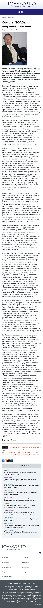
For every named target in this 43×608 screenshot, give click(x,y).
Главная (4, 17)
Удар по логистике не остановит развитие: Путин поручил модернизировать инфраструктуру (19, 513)
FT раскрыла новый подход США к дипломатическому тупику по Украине (21, 533)
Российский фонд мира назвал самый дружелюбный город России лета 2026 (20, 473)
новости (4, 452)
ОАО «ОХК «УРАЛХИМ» (17, 452)
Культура (9, 477)
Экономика (22, 30)
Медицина (25, 567)
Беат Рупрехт (17, 450)
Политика (10, 484)
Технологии (25, 562)
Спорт (4, 572)
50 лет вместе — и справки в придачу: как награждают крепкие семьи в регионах (21, 493)
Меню (20, 12)
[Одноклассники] (5, 460)
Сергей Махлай (15, 455)
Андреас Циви (7, 450)
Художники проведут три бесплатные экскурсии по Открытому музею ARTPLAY (20, 480)
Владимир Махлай (30, 450)
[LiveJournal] (11, 460)
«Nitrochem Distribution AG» (30, 447)
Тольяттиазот (34, 455)
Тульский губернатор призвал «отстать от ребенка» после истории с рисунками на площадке (20, 506)
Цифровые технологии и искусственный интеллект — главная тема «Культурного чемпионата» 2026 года (21, 500)
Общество (10, 471)
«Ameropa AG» (15, 447)
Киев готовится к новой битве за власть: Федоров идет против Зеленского (21, 519)
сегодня (29, 452)
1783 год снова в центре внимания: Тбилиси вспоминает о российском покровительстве (21, 526)
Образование (6, 567)
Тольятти (25, 455)
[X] (8, 460)
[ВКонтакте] (3, 460)
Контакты (38, 604)
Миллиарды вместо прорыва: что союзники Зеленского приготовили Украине (21, 486)
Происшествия (7, 577)
